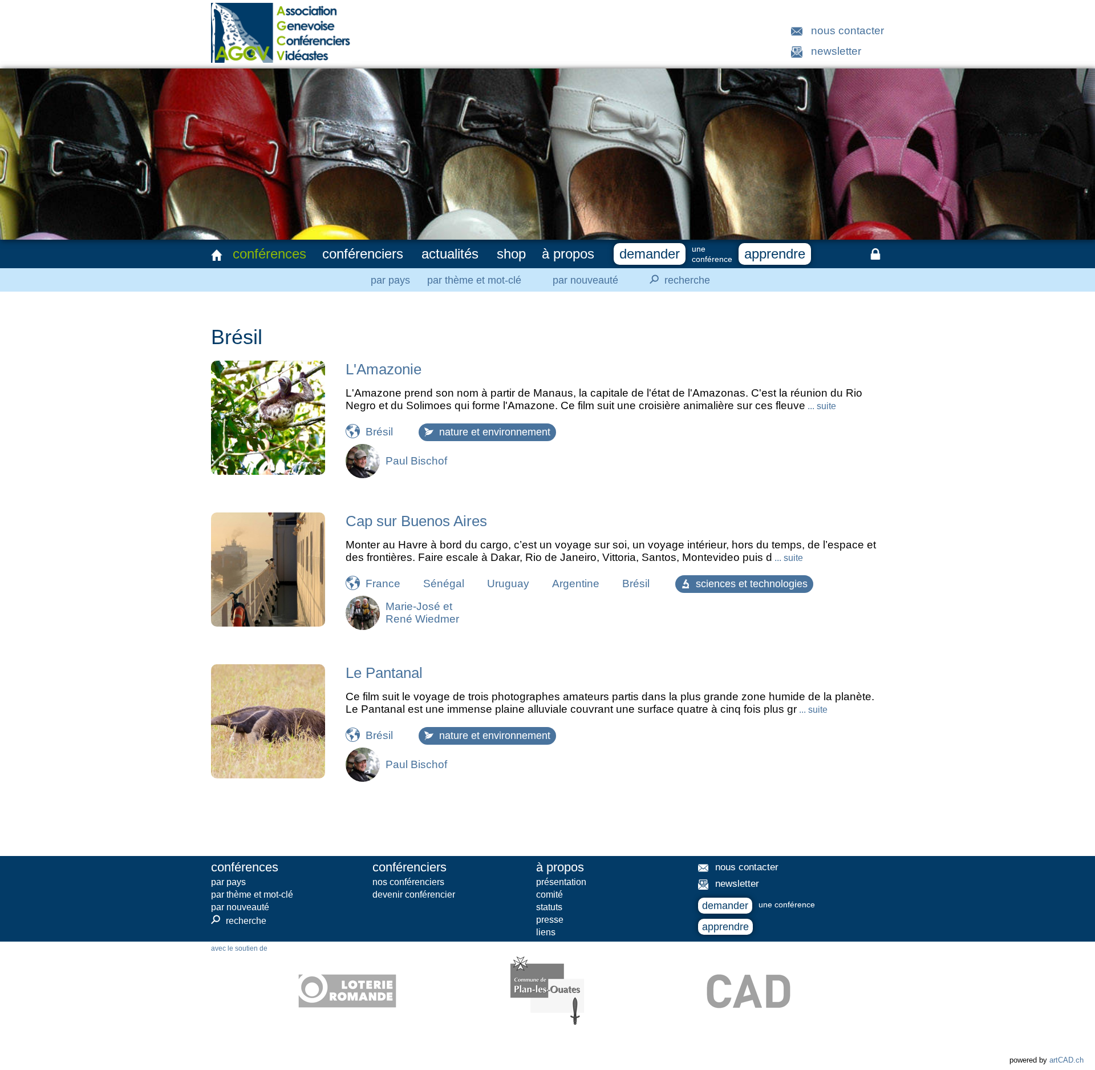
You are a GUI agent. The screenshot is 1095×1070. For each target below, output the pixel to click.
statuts (549, 907)
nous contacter (847, 31)
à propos (568, 253)
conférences (269, 253)
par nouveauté (585, 280)
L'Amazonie (383, 369)
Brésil (379, 432)
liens (545, 932)
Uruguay (508, 583)
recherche (678, 279)
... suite (820, 406)
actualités (449, 253)
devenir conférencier (413, 894)
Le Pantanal (384, 672)
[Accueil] (216, 255)
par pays (390, 280)
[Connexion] (875, 254)
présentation (561, 882)
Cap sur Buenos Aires (416, 521)
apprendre (774, 253)
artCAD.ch (1066, 1060)
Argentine (575, 583)
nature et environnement (494, 432)
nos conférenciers (408, 882)
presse (549, 919)
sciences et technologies (752, 583)
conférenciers (362, 253)
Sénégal (443, 583)
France (383, 583)
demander (649, 253)
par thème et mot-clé (474, 280)
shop (511, 253)
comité (549, 894)
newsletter (836, 51)
